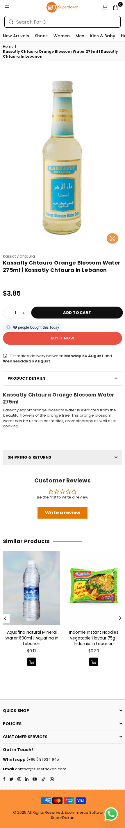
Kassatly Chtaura (19, 256)
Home (8, 46)
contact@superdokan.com (40, 769)
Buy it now (62, 338)
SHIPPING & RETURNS (29, 457)
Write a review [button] (62, 512)
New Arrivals (16, 36)
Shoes (41, 36)
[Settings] (105, 7)
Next (120, 618)
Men (80, 36)
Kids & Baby (102, 36)
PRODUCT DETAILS (27, 378)
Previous (5, 618)
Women (61, 36)
